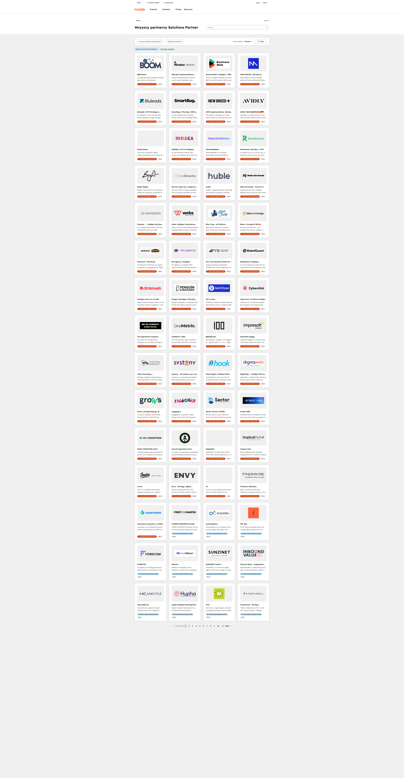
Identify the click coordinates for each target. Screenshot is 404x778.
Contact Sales (169, 2)
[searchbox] (237, 27)
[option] (149, 41)
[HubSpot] (140, 9)
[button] (266, 20)
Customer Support (153, 2)
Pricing (178, 9)
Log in (258, 2)
